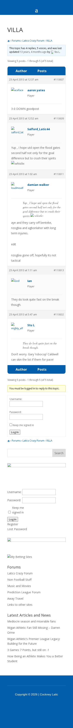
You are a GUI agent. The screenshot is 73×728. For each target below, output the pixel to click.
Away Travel (15, 598)
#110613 (59, 270)
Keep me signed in (23, 425)
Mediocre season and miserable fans (31, 621)
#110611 (59, 174)
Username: (16, 399)
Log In (15, 432)
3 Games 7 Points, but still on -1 (28, 650)
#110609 (59, 118)
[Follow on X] (41, 705)
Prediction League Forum (24, 592)
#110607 (59, 79)
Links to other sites (19, 605)
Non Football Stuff (19, 580)
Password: (15, 412)
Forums (16, 40)
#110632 (59, 314)
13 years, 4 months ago (33, 52)
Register (12, 524)
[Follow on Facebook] (31, 705)
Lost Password (17, 529)
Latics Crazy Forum (33, 40)
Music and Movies (19, 586)
